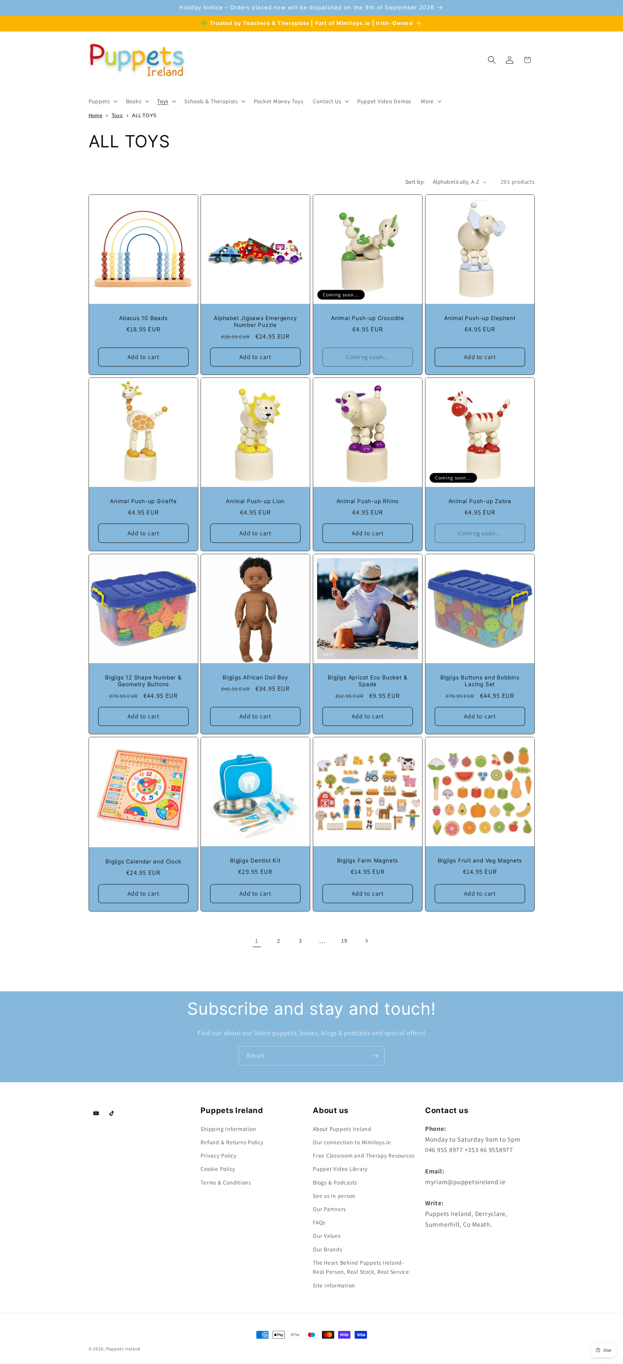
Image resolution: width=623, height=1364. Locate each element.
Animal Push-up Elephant (480, 318)
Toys (117, 115)
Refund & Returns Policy (232, 1142)
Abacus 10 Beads (143, 318)
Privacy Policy (219, 1155)
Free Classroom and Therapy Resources (364, 1155)
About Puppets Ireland (342, 1129)
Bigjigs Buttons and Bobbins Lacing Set (479, 681)
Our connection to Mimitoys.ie (352, 1142)
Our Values (327, 1235)
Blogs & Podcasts (335, 1182)
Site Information (334, 1285)
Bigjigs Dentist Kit (255, 860)
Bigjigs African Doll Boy (255, 677)
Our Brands (327, 1249)
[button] (102, 101)
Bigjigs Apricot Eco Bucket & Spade (367, 681)
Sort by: (415, 181)
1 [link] (256, 940)
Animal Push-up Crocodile (367, 318)
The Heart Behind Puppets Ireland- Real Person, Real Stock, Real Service (361, 1267)
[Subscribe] (375, 1055)
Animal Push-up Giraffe (143, 501)
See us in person (334, 1195)
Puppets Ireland (123, 1349)
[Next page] (366, 941)
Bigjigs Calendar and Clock (143, 861)
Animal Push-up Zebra (479, 501)
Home (96, 115)
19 (344, 940)
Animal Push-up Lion (255, 501)
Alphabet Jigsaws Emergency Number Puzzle (255, 322)
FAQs (319, 1222)
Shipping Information (228, 1129)
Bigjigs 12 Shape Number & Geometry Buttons (143, 681)
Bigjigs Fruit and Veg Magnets (479, 860)
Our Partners (329, 1209)
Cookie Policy (218, 1168)
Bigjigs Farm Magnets (367, 860)
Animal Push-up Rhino (367, 501)
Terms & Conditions (226, 1182)
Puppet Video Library (340, 1168)
